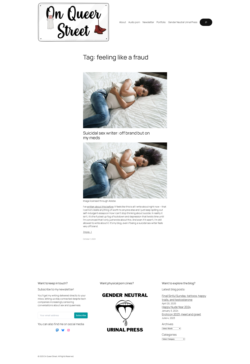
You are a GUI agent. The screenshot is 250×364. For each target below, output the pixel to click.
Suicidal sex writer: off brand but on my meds (116, 135)
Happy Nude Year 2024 (176, 307)
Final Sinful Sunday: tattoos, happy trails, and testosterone (184, 298)
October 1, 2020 (89, 239)
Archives (167, 324)
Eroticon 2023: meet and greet (181, 314)
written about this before (100, 206)
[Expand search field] (206, 22)
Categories (169, 335)
